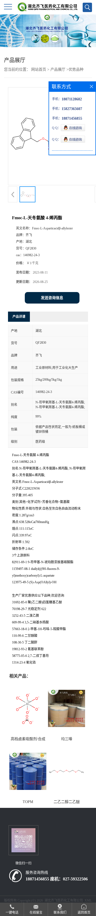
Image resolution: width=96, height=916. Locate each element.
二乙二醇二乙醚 (67, 802)
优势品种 (76, 69)
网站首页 (38, 69)
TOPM (28, 802)
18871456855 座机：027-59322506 (57, 879)
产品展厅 (57, 69)
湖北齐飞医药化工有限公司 (64, 900)
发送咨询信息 (52, 298)
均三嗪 (66, 739)
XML (88, 900)
